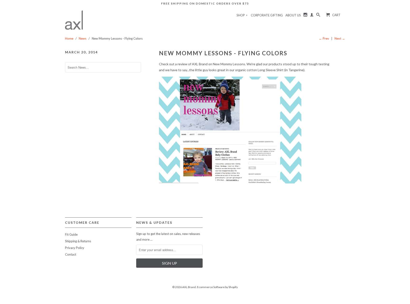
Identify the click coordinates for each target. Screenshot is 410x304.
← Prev (324, 38)
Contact (70, 254)
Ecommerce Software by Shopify (217, 287)
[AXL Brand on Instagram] (305, 16)
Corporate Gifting (267, 15)
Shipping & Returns (78, 241)
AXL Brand (189, 287)
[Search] (318, 16)
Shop (242, 15)
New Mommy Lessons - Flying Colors (223, 53)
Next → (340, 38)
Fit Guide (71, 234)
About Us (293, 15)
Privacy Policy (74, 248)
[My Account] (312, 16)
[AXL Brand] (74, 20)
